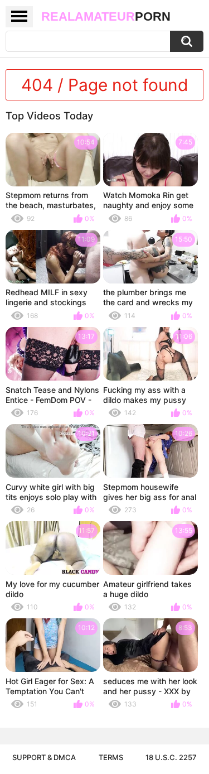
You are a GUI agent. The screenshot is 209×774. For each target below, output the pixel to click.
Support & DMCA (44, 757)
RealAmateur (106, 16)
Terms (111, 757)
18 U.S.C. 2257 (171, 757)
